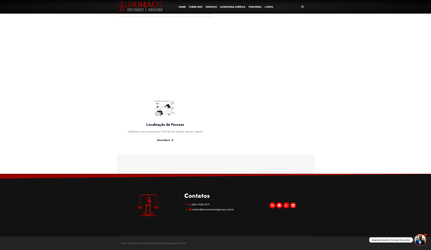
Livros (269, 6)
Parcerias (255, 6)
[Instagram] (302, 6)
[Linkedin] (293, 205)
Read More (163, 140)
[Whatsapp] (309, 6)
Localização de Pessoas (165, 124)
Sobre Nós (195, 6)
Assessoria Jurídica (232, 6)
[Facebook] (279, 205)
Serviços (211, 6)
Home (182, 6)
